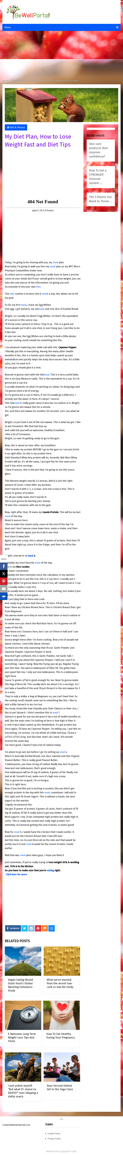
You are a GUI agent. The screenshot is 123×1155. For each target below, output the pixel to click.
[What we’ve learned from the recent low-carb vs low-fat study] (62, 961)
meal (55, 262)
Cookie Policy (54, 1133)
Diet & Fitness (17, 127)
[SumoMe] (4, 596)
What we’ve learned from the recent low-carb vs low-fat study (60, 983)
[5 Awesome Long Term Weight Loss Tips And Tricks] (23, 1015)
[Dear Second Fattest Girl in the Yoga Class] (62, 1067)
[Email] (4, 588)
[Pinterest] (4, 581)
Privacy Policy (54, 1138)
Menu (8, 27)
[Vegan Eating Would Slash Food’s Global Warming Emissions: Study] (23, 961)
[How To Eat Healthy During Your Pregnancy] (61, 1015)
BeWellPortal (52, 1151)
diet (38, 286)
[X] (4, 574)
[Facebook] (4, 566)
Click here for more (16, 874)
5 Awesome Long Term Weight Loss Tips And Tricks (22, 1037)
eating (50, 870)
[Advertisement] (62, 56)
